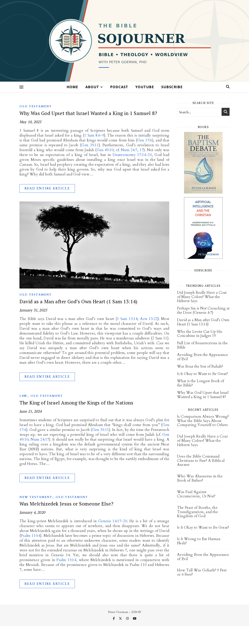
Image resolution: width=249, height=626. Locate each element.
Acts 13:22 (149, 318)
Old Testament (35, 106)
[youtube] (134, 618)
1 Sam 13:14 (127, 318)
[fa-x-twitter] (121, 618)
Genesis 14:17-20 (112, 521)
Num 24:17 (40, 439)
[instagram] (128, 618)
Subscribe (172, 87)
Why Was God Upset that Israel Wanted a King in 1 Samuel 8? (88, 113)
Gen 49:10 (105, 150)
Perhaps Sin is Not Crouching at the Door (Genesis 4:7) (203, 310)
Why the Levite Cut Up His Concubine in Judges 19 (199, 333)
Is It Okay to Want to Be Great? (202, 373)
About (92, 87)
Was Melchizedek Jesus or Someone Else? (66, 503)
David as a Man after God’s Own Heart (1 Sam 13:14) (78, 301)
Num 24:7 (129, 150)
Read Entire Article (47, 188)
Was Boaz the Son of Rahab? (200, 366)
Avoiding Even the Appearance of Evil (202, 357)
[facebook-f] (114, 618)
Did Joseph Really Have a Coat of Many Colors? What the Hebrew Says (202, 297)
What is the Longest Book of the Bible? (200, 383)
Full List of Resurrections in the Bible (202, 345)
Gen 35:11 (90, 145)
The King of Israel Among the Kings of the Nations (76, 402)
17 (142, 150)
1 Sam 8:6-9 (94, 135)
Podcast (119, 87)
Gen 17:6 (144, 140)
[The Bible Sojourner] (124, 41)
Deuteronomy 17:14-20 (132, 154)
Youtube (144, 87)
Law (23, 396)
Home (72, 87)
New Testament (36, 497)
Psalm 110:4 (30, 535)
